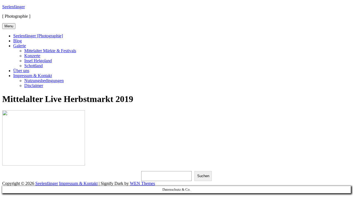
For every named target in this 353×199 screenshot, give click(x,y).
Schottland (33, 65)
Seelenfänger (13, 6)
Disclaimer (33, 85)
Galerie (19, 45)
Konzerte (32, 55)
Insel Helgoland (38, 60)
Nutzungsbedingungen (44, 80)
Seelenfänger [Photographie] (38, 35)
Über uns (21, 70)
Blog (17, 40)
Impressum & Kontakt (32, 75)
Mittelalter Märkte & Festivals (50, 50)
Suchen (203, 176)
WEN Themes (142, 183)
